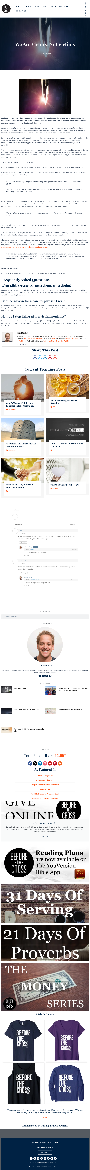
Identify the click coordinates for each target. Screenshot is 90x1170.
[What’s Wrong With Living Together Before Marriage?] (22, 388)
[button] (85, 8)
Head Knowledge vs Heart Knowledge (63, 402)
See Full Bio (65, 341)
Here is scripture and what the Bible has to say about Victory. (24, 247)
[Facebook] (18, 344)
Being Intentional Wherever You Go (70, 710)
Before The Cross (71, 339)
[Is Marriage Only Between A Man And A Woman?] (22, 471)
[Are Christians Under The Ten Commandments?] (22, 430)
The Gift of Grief (20, 688)
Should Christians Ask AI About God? (27, 710)
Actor (53, 339)
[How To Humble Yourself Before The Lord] (67, 430)
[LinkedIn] (25, 344)
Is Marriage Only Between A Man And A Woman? (20, 486)
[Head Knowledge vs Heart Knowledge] (67, 387)
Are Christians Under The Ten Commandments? (21, 445)
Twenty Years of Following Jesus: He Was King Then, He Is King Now (72, 689)
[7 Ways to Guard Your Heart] (67, 471)
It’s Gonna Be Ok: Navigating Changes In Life (29, 730)
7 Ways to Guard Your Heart (64, 484)
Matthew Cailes (35, 579)
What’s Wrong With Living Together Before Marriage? (20, 404)
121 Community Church (33, 339)
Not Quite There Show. (51, 341)
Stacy (32, 549)
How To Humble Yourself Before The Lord (66, 445)
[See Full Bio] (71, 341)
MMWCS (20, 341)
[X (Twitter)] (20, 344)
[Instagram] (23, 344)
